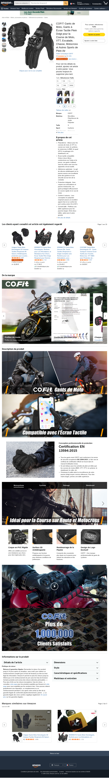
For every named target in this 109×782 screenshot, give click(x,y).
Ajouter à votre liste (90, 40)
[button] (4, 8)
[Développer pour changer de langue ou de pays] (63, 765)
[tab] (18, 485)
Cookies (61, 771)
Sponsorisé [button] (5, 706)
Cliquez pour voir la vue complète (30, 71)
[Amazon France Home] (36, 766)
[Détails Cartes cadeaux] (105, 8)
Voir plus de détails (64, 217)
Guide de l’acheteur (85, 8)
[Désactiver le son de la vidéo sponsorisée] (48, 729)
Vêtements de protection (36, 17)
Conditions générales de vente (30, 771)
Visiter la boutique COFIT (64, 53)
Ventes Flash (40, 8)
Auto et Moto (5, 17)
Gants (46, 17)
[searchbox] (46, 3)
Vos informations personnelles (49, 771)
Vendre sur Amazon (70, 8)
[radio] (4, 24)
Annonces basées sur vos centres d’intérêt (78, 771)
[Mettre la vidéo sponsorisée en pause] (48, 726)
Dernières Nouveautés (54, 8)
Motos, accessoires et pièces (19, 17)
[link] (20, 251)
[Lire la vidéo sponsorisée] (77, 720)
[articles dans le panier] (105, 3)
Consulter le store (100, 340)
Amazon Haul (14, 8)
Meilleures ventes (27, 8)
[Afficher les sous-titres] (48, 712)
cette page (13, 684)
